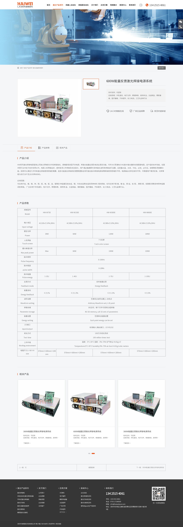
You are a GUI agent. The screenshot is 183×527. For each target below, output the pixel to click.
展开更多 (62, 512)
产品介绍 (28, 148)
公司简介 (41, 493)
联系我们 (132, 5)
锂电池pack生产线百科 (88, 506)
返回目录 (91, 467)
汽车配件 (63, 509)
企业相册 (41, 502)
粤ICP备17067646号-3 (42, 524)
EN (141, 5)
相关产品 (63, 148)
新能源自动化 (83, 5)
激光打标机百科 (86, 499)
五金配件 (63, 502)
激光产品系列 (58, 5)
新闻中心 (123, 5)
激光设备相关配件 (38, 68)
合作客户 (41, 506)
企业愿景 (41, 496)
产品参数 (46, 148)
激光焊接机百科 (86, 496)
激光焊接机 (21, 493)
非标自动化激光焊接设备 (25, 496)
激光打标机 (21, 502)
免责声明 (52, 524)
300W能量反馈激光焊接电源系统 (153, 467)
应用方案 (104, 5)
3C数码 (62, 493)
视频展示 (113, 5)
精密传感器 (63, 499)
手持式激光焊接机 (23, 499)
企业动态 (84, 493)
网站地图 (58, 524)
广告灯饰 (63, 506)
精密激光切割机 (22, 512)
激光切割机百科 (86, 502)
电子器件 (63, 496)
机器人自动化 (71, 5)
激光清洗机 (21, 509)
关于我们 (94, 5)
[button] (91, 81)
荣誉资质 (41, 499)
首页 (48, 5)
